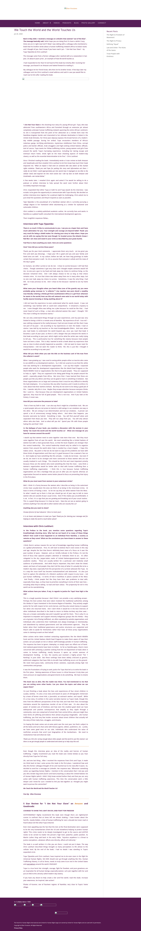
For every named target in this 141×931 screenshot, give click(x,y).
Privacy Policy (18, 928)
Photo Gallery (88, 23)
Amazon (79, 803)
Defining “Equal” (113, 44)
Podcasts (67, 23)
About (46, 23)
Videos (57, 23)
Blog (76, 23)
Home (37, 23)
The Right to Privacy (114, 41)
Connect (102, 23)
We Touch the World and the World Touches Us (44, 30)
